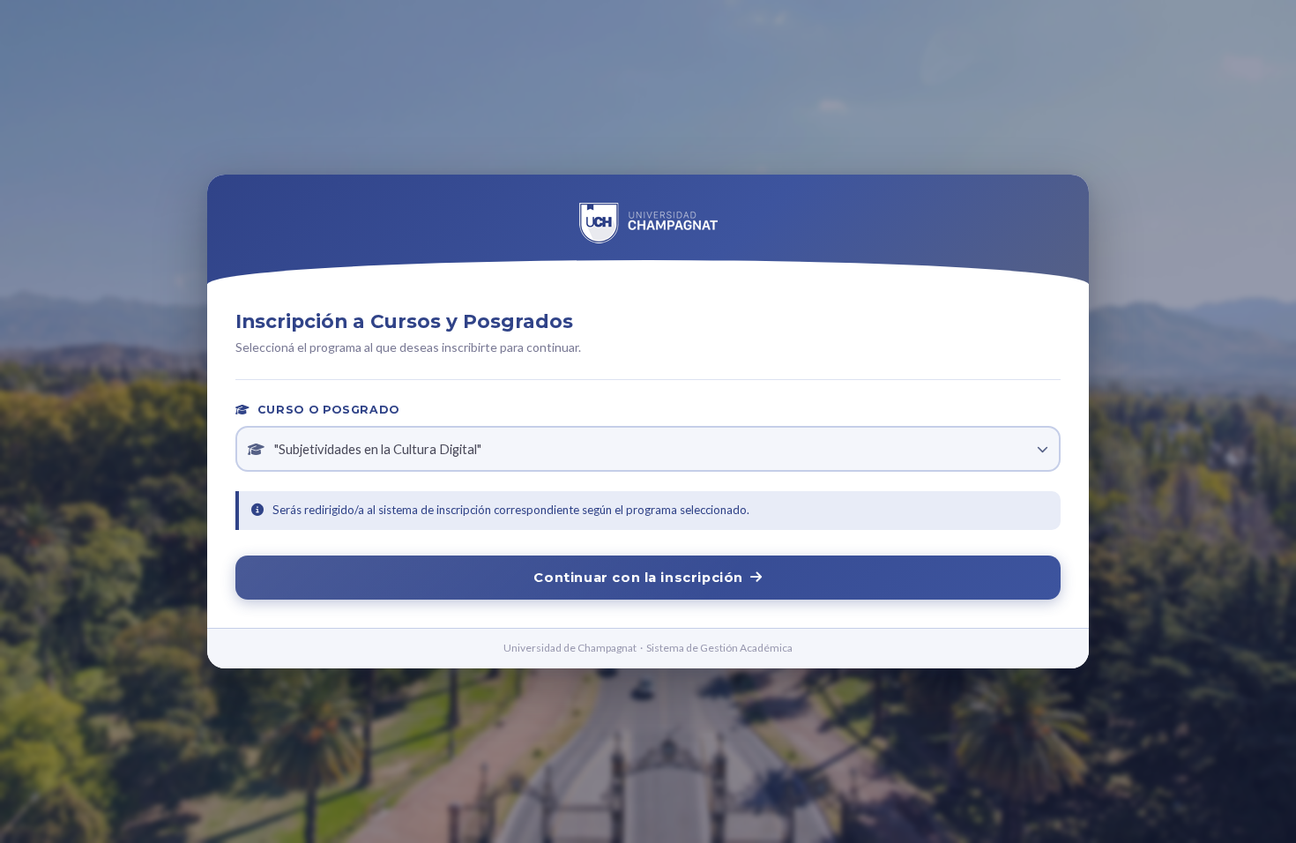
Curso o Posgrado (326, 409)
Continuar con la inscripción (638, 578)
